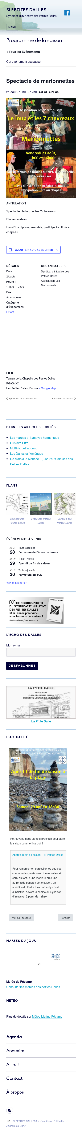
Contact (14, 1078)
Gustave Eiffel (19, 443)
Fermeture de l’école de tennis (38, 552)
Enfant (10, 312)
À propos (15, 1092)
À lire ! (12, 1064)
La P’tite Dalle (41, 721)
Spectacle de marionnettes (22, 398)
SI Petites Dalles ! (27, 10)
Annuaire (15, 1050)
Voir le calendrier (16, 582)
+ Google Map (47, 388)
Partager (65, 917)
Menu (12, 27)
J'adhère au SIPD (16, 1126)
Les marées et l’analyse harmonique (34, 437)
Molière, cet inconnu (23, 448)
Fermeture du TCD (30, 575)
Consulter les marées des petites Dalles (33, 987)
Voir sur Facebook (21, 917)
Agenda (14, 1037)
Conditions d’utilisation (52, 1121)
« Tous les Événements (23, 51)
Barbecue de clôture (63, 398)
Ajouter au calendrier (34, 250)
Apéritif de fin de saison (34, 563)
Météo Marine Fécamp (47, 1016)
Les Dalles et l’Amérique (26, 453)
